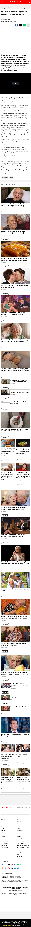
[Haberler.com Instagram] (12, 864)
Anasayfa (3, 8)
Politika (10, 8)
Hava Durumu (4, 838)
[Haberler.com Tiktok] (12, 868)
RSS (18, 854)
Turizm (18, 826)
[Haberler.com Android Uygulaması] (11, 877)
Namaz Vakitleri (4, 841)
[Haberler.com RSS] (2, 868)
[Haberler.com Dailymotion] (18, 868)
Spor (2, 821)
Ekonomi (3, 819)
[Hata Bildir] (14, 893)
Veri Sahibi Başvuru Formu (23, 847)
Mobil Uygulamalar (21, 852)
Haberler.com (4, 836)
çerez (26, 921)
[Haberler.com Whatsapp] (18, 864)
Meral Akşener (5, 177)
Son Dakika (3, 826)
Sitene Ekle (19, 856)
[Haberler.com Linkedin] (15, 864)
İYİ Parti (11, 177)
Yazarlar (18, 828)
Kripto (2, 828)
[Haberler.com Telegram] (15, 868)
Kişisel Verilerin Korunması (23, 845)
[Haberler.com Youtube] (9, 868)
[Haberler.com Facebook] (5, 864)
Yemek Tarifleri (4, 849)
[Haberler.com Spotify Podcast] (21, 864)
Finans (18, 823)
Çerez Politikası (20, 843)
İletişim (13, 812)
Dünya (2, 832)
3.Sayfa (3, 830)
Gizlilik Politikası (20, 841)
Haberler (3, 817)
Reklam (9, 812)
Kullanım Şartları (20, 838)
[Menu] (2, 2)
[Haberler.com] (6, 807)
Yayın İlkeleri (24, 812)
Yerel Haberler (20, 830)
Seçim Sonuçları (5, 843)
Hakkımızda (3, 812)
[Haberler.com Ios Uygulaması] (4, 877)
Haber (10, 890)
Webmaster (19, 849)
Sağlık (18, 819)
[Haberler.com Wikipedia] (5, 868)
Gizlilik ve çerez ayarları (7, 893)
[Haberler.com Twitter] (9, 864)
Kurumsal (19, 836)
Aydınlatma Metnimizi (6, 925)
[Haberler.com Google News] (2, 864)
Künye (18, 812)
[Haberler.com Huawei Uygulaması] (18, 877)
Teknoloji (19, 821)
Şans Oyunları (4, 845)
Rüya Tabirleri (4, 847)
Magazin (3, 823)
